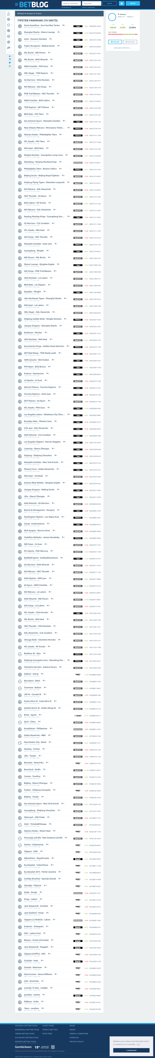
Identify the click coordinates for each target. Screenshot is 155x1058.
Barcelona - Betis (32, 680)
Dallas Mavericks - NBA (35, 735)
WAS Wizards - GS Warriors (36, 503)
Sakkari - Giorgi (31, 674)
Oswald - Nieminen (33, 967)
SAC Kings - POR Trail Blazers (37, 271)
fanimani (30, 13)
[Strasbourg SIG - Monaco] (121, 34)
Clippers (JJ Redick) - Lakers (37, 919)
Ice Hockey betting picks (26, 1038)
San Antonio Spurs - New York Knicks (41, 803)
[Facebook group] (10, 59)
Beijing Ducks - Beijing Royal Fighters (41, 175)
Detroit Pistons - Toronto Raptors (40, 387)
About (73, 1030)
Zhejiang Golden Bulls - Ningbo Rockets (43, 319)
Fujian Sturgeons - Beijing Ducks (39, 46)
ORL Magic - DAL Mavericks (37, 312)
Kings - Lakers (30, 899)
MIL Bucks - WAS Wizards (36, 59)
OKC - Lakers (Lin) (32, 933)
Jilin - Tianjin (30, 756)
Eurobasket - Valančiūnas (36, 865)
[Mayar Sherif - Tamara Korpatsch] (112, 34)
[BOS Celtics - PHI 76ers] (127, 34)
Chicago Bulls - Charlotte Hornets (40, 640)
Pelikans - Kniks (31, 1001)
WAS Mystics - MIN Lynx (35, 578)
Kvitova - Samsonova (34, 373)
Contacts (74, 1038)
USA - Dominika (31, 981)
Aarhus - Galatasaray (33, 844)
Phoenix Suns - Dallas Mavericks (39, 469)
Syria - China (30, 721)
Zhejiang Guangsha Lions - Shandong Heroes (44, 660)
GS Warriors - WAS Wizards (36, 564)
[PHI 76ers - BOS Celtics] (133, 34)
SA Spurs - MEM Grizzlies (35, 585)
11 (46, 885)
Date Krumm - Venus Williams (38, 974)
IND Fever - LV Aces (33, 544)
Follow (116, 42)
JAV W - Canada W (32, 694)
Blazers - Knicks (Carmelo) (36, 940)
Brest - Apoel (30, 715)
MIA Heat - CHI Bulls (33, 476)
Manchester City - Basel (35, 742)
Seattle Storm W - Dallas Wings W (40, 708)
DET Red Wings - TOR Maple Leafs (40, 353)
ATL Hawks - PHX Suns (34, 407)
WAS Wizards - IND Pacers (36, 599)
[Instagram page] (10, 66)
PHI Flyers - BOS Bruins (35, 366)
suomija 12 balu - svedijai (36, 988)
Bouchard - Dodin (32, 769)
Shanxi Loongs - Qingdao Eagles (39, 264)
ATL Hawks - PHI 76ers (34, 141)
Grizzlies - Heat (31, 960)
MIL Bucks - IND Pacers (35, 52)
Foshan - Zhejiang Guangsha (37, 790)
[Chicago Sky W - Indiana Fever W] (109, 34)
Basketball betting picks (27, 1030)
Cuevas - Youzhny (32, 776)
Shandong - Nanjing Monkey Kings (40, 162)
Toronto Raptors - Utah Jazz (37, 394)
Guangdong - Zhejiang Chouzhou (39, 810)
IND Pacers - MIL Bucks (35, 257)
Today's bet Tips (50, 1030)
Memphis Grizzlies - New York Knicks (41, 462)
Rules (72, 1026)
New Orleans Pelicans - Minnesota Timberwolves (44, 128)
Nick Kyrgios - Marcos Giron (37, 530)
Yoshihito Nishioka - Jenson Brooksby (41, 537)
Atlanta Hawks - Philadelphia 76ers (40, 134)
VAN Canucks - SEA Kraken (36, 360)
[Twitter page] (10, 63)
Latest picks (48, 1026)
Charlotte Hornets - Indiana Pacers (40, 667)
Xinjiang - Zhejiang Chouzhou (38, 455)
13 (11, 25)
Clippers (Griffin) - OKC (35, 954)
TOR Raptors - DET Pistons (36, 107)
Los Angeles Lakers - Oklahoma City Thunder (44, 414)
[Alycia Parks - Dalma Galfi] (118, 34)
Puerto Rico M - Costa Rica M (37, 701)
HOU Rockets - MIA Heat (35, 339)
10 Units (38, 13)
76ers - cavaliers (31, 1008)
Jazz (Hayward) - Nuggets (36, 947)
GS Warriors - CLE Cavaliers (36, 223)
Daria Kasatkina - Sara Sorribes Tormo (42, 25)
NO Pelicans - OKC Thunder (36, 571)
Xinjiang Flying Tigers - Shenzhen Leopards (44, 182)
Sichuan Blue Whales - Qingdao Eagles (42, 482)
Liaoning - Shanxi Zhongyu (36, 448)
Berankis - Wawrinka (33, 762)
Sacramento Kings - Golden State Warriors (44, 346)
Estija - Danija (30, 892)
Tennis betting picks (24, 1034)
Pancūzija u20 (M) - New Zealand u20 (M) (43, 837)
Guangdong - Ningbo (34, 250)
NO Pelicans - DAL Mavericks (37, 189)
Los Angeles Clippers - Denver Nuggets (42, 442)
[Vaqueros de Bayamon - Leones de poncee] (136, 34)
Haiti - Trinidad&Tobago (35, 824)
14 (11, 19)
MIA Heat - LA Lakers (34, 305)
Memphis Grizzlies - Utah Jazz (38, 244)
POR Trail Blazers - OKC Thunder (39, 93)
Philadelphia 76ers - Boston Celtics (40, 168)
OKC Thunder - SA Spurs (35, 196)
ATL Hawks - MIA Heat (34, 230)
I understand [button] (131, 1050)
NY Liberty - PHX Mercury (36, 551)
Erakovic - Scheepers (33, 926)
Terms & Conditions (79, 1034)
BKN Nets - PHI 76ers (34, 114)
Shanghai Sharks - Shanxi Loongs (39, 32)
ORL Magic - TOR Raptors (36, 73)
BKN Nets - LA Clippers (34, 285)
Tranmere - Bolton (32, 687)
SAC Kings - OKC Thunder (36, 237)
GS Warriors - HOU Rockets (36, 80)
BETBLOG (20, 13)
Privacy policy (77, 1042)
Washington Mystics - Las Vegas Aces (41, 517)
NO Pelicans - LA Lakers (35, 592)
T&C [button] (138, 1044)
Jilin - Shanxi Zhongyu (34, 496)
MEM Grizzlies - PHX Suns (36, 66)
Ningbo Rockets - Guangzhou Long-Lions (43, 155)
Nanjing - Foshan (32, 749)
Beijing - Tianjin (31, 797)
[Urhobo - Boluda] (124, 34)
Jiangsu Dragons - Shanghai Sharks (40, 325)
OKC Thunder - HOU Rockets (37, 626)
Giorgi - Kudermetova (34, 523)
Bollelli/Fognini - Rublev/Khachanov (41, 558)
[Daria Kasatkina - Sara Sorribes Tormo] (130, 34)
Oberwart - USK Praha (34, 817)
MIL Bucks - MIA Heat (34, 619)
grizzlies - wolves (32, 994)
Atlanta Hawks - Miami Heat (37, 831)
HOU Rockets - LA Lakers (36, 278)
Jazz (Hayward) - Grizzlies (36, 906)
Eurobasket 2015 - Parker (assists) (40, 872)
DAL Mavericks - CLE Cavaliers (38, 633)
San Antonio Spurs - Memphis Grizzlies (42, 121)
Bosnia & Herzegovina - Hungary (39, 510)
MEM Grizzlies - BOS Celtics (37, 100)
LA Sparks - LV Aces (33, 380)
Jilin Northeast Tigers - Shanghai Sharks (42, 298)
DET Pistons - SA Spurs (34, 401)
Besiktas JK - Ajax (32, 653)
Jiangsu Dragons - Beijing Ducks (39, 489)
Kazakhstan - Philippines (35, 728)
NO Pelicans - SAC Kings (35, 87)
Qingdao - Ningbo (32, 291)
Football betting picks (26, 1026)
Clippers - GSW (31, 851)
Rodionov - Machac (33, 332)
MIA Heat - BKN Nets (34, 148)
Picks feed (47, 1034)
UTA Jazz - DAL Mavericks (36, 428)
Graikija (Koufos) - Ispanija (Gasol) (40, 878)
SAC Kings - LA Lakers (34, 605)
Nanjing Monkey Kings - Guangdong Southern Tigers (44, 216)
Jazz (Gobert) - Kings (34, 913)
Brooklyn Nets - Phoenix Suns (38, 421)
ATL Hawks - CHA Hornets (36, 612)
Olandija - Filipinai (32, 885)
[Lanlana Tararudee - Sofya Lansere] (115, 34)
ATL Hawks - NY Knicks (34, 646)
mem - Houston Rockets (35, 39)
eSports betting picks (25, 1042)
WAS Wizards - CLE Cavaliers (37, 435)
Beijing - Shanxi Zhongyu (36, 783)
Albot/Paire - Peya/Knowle (36, 858)
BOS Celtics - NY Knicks (35, 203)
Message (131, 42)
